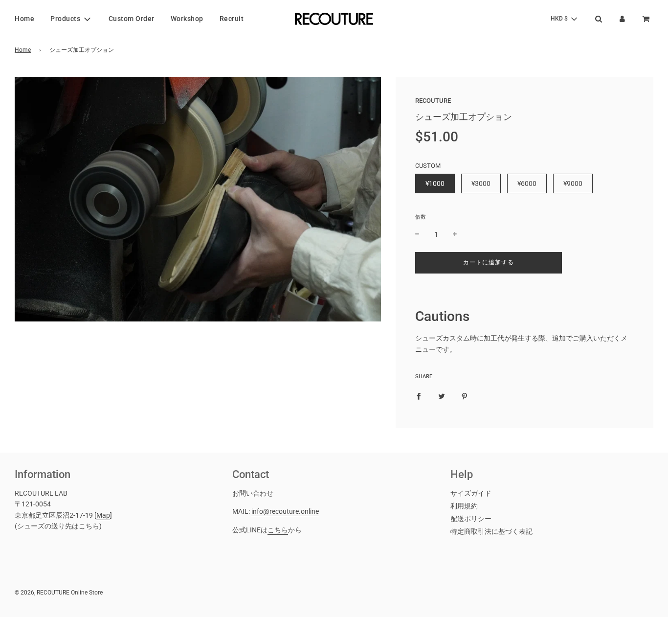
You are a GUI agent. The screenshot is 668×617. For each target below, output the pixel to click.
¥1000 (435, 183)
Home (24, 19)
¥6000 (526, 183)
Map (103, 515)
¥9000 (572, 183)
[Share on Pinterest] (464, 396)
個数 (420, 217)
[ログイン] (622, 18)
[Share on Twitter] (441, 396)
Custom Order (132, 19)
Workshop (187, 19)
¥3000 (480, 183)
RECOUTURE (433, 100)
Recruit (232, 19)
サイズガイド (470, 493)
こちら (277, 530)
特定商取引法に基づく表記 (491, 531)
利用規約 (464, 506)
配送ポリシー (470, 519)
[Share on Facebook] (418, 396)
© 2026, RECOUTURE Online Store (59, 592)
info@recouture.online (285, 511)
